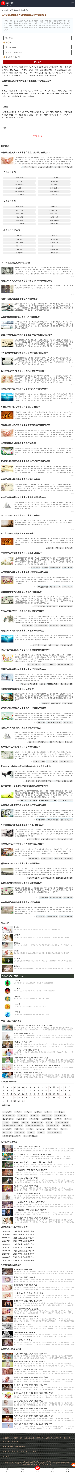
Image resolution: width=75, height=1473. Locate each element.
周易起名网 (45, 703)
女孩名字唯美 (19, 210)
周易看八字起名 (34, 858)
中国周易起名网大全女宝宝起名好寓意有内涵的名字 (24, 572)
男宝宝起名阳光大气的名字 (48, 800)
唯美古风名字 (54, 242)
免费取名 (42, 684)
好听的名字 (34, 1115)
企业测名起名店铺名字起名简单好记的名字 (20, 902)
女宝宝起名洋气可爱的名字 (63, 167)
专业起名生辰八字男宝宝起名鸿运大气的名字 (30, 1385)
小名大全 (25, 1122)
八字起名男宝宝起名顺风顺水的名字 (27, 1193)
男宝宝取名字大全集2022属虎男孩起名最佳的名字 (32, 1154)
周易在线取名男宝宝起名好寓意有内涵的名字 (30, 1408)
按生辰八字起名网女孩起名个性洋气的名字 (20, 747)
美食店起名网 (55, 703)
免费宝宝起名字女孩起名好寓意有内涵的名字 (21, 592)
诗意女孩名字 (54, 207)
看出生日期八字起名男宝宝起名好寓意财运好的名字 (33, 1424)
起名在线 (45, 567)
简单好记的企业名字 (65, 917)
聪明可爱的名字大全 (30, 1136)
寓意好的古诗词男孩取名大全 (24, 1277)
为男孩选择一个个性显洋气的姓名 (26, 1316)
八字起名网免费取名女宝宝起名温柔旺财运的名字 (23, 497)
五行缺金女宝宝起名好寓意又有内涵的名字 (20, 317)
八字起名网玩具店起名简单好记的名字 (18, 533)
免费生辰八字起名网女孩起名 (38, 742)
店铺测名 (17, 966)
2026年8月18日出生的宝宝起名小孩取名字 (18, 1247)
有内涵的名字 (54, 249)
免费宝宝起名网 (40, 606)
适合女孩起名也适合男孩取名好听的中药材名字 (31, 1058)
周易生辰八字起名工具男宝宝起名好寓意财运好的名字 (34, 1416)
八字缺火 (17, 988)
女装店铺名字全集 (62, 1122)
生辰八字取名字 (27, 625)
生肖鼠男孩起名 (19, 184)
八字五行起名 (19, 242)
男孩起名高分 (54, 625)
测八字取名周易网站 (33, 664)
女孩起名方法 (21, 1119)
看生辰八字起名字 (33, 878)
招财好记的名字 (67, 703)
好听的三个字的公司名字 (23, 1042)
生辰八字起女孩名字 (47, 878)
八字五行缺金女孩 (8, 1115)
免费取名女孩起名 (66, 820)
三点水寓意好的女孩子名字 (24, 1340)
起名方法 (64, 1129)
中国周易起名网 (43, 587)
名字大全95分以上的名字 (29, 800)
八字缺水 (17, 1012)
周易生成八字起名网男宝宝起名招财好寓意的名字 (23, 631)
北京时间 (9, 57)
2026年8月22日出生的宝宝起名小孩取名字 (18, 1234)
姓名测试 (17, 951)
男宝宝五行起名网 (53, 684)
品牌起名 (6, 1441)
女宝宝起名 (66, 1125)
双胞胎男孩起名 (19, 191)
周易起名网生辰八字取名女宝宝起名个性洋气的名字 (24, 389)
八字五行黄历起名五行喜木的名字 (26, 1178)
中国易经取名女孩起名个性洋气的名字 (18, 443)
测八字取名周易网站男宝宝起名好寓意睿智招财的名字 (25, 650)
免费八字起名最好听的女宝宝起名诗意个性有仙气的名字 (26, 335)
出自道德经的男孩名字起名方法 (25, 1285)
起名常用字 (19, 253)
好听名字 (15, 1122)
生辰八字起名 (52, 1129)
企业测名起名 (40, 917)
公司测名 (17, 958)
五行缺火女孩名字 (54, 210)
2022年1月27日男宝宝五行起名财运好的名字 (21, 516)
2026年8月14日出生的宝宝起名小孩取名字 (18, 1260)
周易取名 (6, 1451)
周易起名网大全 (55, 587)
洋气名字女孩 (7, 1132)
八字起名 (57, 1438)
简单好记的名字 (67, 567)
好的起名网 (41, 723)
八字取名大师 (40, 820)
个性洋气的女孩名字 (65, 761)
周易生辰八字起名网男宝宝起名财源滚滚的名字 (31, 1377)
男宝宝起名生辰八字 (49, 664)
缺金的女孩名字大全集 (45, 167)
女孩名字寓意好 (54, 220)
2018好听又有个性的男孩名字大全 (26, 1050)
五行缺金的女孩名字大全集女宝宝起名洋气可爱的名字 (25, 153)
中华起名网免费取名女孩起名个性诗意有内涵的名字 (24, 353)
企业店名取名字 (52, 917)
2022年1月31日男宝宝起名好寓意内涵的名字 (30, 1202)
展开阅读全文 (37, 136)
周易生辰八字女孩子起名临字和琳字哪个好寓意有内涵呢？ (27, 281)
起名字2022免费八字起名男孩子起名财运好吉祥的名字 (26, 766)
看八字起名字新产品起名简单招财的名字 (29, 1401)
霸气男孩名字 (54, 181)
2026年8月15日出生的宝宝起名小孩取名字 (18, 1257)
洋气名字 (19, 236)
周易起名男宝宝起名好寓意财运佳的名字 (29, 1369)
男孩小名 (54, 195)
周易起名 (15, 1441)
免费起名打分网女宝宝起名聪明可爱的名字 (20, 407)
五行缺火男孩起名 (19, 195)
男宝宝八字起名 (53, 645)
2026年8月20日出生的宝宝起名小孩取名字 (18, 1241)
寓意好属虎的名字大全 (65, 839)
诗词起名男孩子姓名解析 (23, 1269)
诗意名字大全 (19, 246)
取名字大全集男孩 (53, 1125)
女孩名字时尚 (54, 224)
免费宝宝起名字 (52, 606)
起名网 (12, 10)
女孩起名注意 (34, 1119)
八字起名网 (50, 548)
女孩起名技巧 (54, 217)
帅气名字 (54, 246)
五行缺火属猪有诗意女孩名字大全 (26, 1332)
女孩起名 (58, 1119)
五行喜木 (38, 1112)
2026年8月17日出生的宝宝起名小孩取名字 (18, 1251)
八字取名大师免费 (53, 820)
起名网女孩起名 (52, 761)
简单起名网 (68, 548)
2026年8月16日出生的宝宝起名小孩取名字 (18, 1254)
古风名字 (19, 249)
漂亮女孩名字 (19, 220)
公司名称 (33, 1451)
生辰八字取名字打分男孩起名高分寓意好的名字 (22, 611)
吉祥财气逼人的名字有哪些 (63, 858)
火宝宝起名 (40, 1129)
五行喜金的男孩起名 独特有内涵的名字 (28, 1073)
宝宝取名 (39, 1438)
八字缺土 (17, 996)
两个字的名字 (54, 239)
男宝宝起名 (19, 188)
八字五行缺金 (59, 1112)
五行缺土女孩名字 (19, 213)
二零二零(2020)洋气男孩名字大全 (26, 1309)
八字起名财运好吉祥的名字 (63, 781)
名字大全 (68, 1119)
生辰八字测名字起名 (41, 625)
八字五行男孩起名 (33, 839)
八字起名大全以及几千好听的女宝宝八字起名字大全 (33, 1025)
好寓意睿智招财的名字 (65, 664)
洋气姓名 (31, 1132)
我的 (67, 1471)
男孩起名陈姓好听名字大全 (24, 1033)
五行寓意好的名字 (66, 684)
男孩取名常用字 (54, 191)
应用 (52, 1471)
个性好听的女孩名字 (56, 742)
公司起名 (17, 935)
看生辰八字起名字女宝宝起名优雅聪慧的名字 (21, 864)
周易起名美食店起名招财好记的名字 (17, 689)
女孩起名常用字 (54, 213)
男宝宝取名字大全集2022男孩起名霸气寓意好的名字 (33, 1162)
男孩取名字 (54, 184)
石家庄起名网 (43, 897)
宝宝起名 (17, 927)
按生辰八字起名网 (39, 761)
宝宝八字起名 (7, 1129)
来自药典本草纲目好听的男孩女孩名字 (28, 1301)
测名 (22, 1471)
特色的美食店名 (8, 1119)
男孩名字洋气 (19, 181)
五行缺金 (48, 1112)
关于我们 (6, 1456)
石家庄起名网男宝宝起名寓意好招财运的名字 (21, 883)
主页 (7, 1471)
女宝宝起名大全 (67, 587)
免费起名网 (68, 742)
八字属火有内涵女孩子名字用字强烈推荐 (29, 1293)
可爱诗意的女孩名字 (54, 1132)
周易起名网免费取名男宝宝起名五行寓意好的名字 (23, 669)
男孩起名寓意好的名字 (48, 839)
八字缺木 (17, 981)
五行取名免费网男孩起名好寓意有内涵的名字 (30, 1354)
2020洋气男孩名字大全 (22, 1324)
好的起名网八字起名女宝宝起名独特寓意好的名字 (23, 708)
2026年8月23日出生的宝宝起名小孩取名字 (18, 1231)
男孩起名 (6, 1438)
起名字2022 (30, 781)
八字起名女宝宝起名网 (54, 723)
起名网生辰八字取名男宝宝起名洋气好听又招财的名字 (25, 461)
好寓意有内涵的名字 (65, 606)
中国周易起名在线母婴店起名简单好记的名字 (21, 553)
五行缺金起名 (22, 1115)
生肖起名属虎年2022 (65, 800)
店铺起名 (17, 943)
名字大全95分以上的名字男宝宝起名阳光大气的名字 (24, 786)
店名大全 (24, 1451)
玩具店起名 (59, 548)
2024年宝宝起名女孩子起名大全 (15, 263)
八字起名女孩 (22, 10)
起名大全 (49, 1122)
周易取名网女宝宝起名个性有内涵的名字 (19, 299)
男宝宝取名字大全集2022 (34, 1125)
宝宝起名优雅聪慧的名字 (64, 878)
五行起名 (18, 1112)
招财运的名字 (68, 897)
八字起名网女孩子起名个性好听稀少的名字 (20, 479)
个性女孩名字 (19, 217)
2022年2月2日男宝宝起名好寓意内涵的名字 (30, 1210)
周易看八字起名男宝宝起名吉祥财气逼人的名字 (22, 844)
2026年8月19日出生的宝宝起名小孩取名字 (18, 1244)
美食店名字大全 (37, 1122)
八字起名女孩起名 (47, 858)
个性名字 (19, 239)
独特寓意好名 (68, 723)
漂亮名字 (54, 236)
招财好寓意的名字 (66, 645)
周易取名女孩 (8, 1446)
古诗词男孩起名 (54, 188)
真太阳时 (17, 57)
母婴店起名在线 (55, 567)
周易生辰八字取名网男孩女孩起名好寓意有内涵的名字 (34, 1393)
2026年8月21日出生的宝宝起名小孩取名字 (18, 1238)
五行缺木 (28, 1112)
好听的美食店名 (60, 1115)
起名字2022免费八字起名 (44, 781)
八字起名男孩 (54, 178)
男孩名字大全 (19, 178)
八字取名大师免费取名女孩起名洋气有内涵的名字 (23, 805)
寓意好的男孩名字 (66, 625)
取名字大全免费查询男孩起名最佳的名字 (29, 1146)
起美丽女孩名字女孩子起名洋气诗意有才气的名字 (23, 371)
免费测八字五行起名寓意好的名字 (26, 1186)
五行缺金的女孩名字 (29, 167)
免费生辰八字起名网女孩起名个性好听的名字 (21, 728)
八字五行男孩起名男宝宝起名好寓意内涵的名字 (22, 825)
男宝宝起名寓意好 (56, 897)
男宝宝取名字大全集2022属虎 (12, 1125)
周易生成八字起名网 (39, 645)
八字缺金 (17, 1004)
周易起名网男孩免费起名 (29, 684)
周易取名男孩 (20, 1446)
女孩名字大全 (19, 207)
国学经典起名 (54, 253)
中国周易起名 (35, 567)
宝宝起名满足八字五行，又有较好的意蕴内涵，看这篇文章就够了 (38, 1065)
